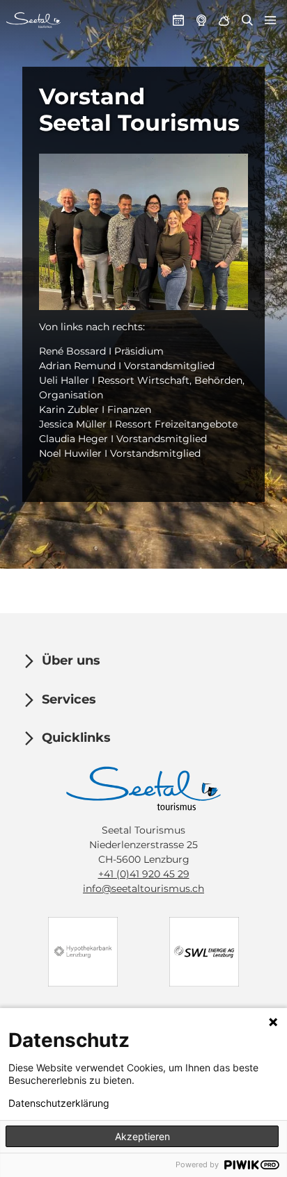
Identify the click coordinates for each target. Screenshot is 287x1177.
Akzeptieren (142, 1136)
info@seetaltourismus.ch (143, 888)
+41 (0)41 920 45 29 (143, 874)
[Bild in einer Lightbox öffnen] (143, 232)
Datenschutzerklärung (58, 1103)
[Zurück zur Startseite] (33, 20)
